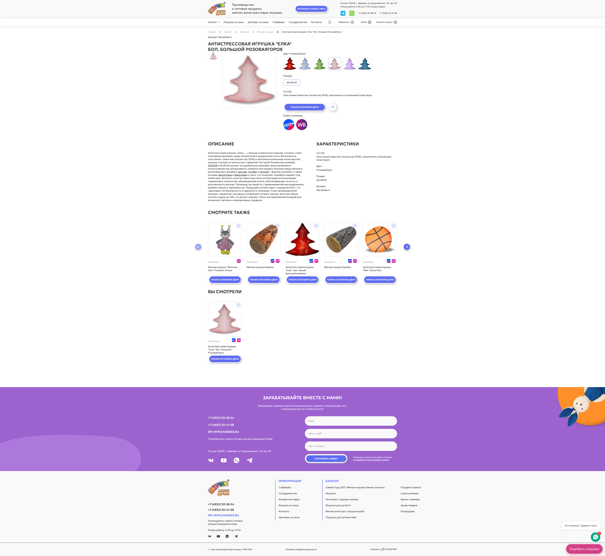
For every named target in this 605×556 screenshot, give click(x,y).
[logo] (216, 9)
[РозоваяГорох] (334, 63)
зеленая (264, 171)
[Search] (329, 22)
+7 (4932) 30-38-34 (367, 13)
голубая (252, 171)
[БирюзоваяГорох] (364, 63)
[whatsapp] (351, 13)
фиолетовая (225, 175)
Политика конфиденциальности (301, 549)
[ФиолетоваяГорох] (349, 63)
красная (242, 171)
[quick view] (225, 239)
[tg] (343, 13)
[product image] (249, 79)
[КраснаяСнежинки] (289, 63)
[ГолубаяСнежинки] (304, 63)
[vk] (211, 460)
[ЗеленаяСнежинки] (319, 63)
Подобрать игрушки (584, 549)
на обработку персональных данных (371, 460)
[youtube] (224, 460)
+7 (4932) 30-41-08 (388, 13)
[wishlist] (238, 226)
